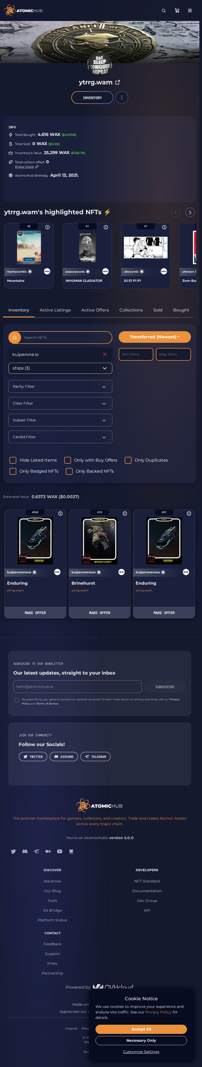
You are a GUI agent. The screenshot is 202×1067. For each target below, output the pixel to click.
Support (52, 953)
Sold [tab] (158, 310)
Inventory (92, 97)
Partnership (52, 973)
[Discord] (25, 851)
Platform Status (52, 920)
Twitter (36, 756)
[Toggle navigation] (190, 10)
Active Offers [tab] (95, 310)
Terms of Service (47, 703)
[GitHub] (71, 851)
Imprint (71, 1028)
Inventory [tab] (18, 310)
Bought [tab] (181, 310)
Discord (66, 756)
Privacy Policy (158, 1012)
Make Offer (35, 612)
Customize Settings (141, 1051)
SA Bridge (52, 910)
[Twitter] (13, 851)
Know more (24, 167)
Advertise (52, 881)
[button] (121, 97)
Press (52, 963)
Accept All (141, 1029)
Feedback (52, 944)
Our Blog (52, 891)
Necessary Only (141, 1040)
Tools (52, 900)
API (147, 910)
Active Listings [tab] (55, 310)
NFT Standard (147, 881)
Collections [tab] (131, 310)
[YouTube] (59, 851)
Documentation (147, 891)
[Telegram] (36, 851)
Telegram (98, 756)
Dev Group (147, 900)
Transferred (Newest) (153, 336)
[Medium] (48, 851)
